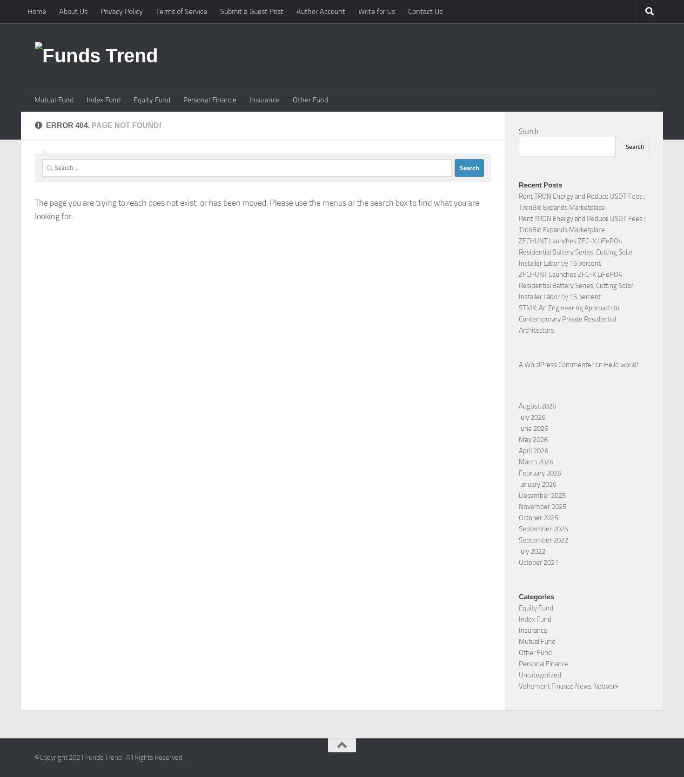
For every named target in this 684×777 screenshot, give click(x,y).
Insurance (264, 99)
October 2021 (538, 562)
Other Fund (310, 99)
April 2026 (533, 451)
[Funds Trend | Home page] (96, 56)
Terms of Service (181, 11)
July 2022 (532, 551)
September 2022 (543, 540)
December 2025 (542, 495)
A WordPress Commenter (556, 365)
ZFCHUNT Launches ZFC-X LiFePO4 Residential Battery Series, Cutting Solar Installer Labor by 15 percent (576, 252)
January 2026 (538, 484)
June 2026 (533, 428)
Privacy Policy (122, 11)
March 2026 (536, 462)
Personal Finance (209, 99)
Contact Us (425, 11)
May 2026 (533, 439)
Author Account (320, 11)
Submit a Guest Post (251, 11)
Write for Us (376, 11)
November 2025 (542, 506)
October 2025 (538, 518)
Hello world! (621, 365)
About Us (73, 11)
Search (528, 131)
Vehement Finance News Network (568, 686)
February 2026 (540, 473)
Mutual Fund (54, 99)
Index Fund (104, 99)
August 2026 (537, 406)
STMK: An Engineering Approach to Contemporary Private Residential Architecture (569, 319)
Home (36, 11)
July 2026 (532, 417)
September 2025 (543, 529)
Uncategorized (540, 675)
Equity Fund (152, 99)
